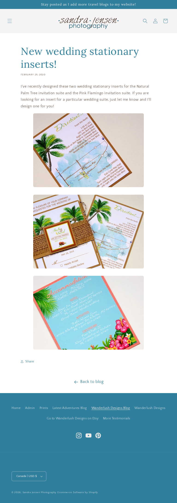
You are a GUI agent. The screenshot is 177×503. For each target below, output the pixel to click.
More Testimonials (116, 418)
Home (16, 408)
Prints (44, 408)
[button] (10, 21)
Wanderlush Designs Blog (110, 408)
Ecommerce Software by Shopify (77, 492)
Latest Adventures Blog (70, 408)
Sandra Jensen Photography (40, 492)
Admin (30, 408)
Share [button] (29, 361)
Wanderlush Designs (149, 408)
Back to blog (91, 381)
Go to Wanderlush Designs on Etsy (72, 418)
